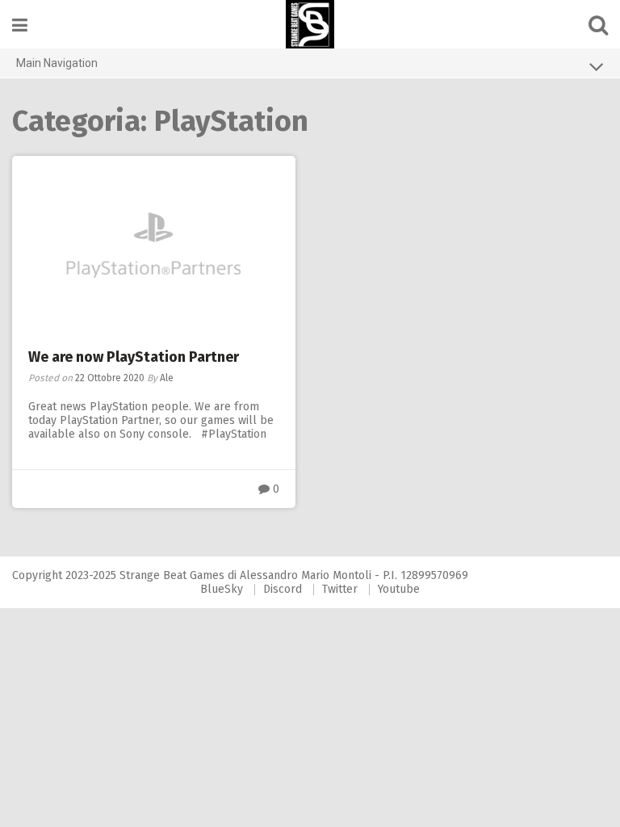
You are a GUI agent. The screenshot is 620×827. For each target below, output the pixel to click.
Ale (167, 378)
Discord (282, 589)
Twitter (340, 589)
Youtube (399, 589)
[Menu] (19, 25)
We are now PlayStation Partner (133, 357)
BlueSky (221, 589)
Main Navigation (57, 63)
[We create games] (310, 24)
